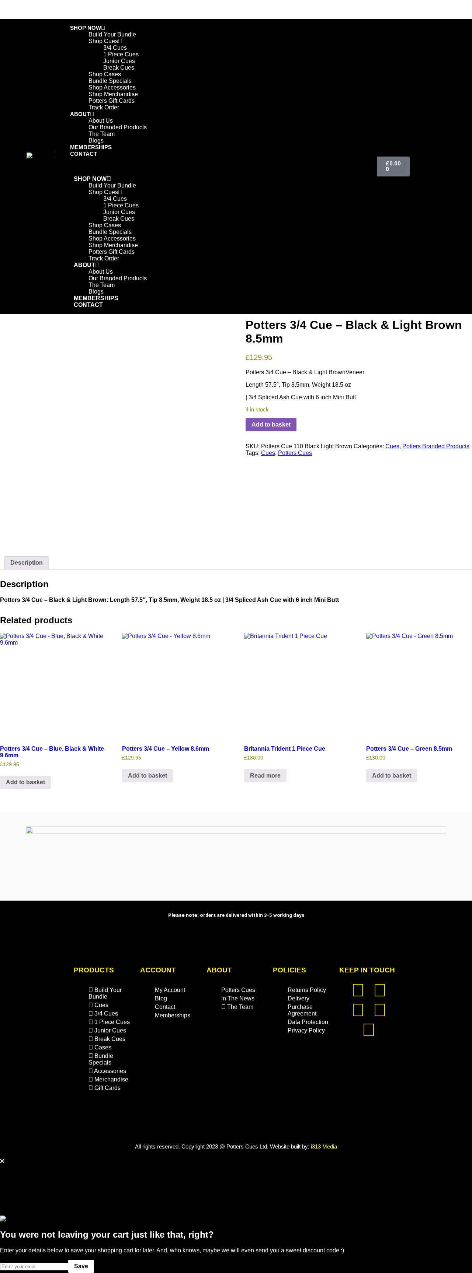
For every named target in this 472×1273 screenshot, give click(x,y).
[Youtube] (369, 1030)
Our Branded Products (117, 127)
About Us (100, 121)
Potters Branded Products (435, 446)
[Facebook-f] (358, 1010)
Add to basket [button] (25, 782)
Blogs (96, 291)
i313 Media (324, 1146)
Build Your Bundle (112, 34)
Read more (265, 775)
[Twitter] (358, 990)
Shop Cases (104, 74)
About (80, 114)
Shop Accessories (112, 87)
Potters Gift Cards (111, 101)
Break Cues (118, 67)
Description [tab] (26, 563)
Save (81, 1266)
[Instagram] (380, 990)
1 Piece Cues (121, 54)
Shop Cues (103, 41)
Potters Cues (295, 453)
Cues (392, 446)
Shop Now (85, 28)
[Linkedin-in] (380, 1010)
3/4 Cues (115, 48)
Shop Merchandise (113, 94)
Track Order (103, 107)
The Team (101, 285)
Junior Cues (119, 61)
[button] (202, 166)
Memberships (96, 298)
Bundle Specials (110, 81)
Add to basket (271, 424)
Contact (83, 154)
